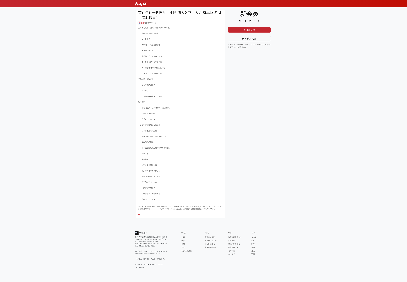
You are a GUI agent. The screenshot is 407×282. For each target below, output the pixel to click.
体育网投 (231, 240)
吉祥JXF (141, 3)
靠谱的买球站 (233, 247)
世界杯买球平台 (211, 240)
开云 (253, 251)
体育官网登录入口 (235, 237)
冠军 (253, 240)
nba (139, 214)
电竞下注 (231, 251)
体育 (183, 240)
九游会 (253, 237)
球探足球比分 (210, 244)
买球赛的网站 (210, 237)
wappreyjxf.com (140, 244)
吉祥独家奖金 (249, 38)
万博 (253, 254)
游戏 (183, 244)
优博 (253, 247)
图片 (183, 247)
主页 (183, 237)
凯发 (253, 244)
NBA (143, 23)
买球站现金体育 (234, 244)
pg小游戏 (231, 254)
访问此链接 (249, 29)
